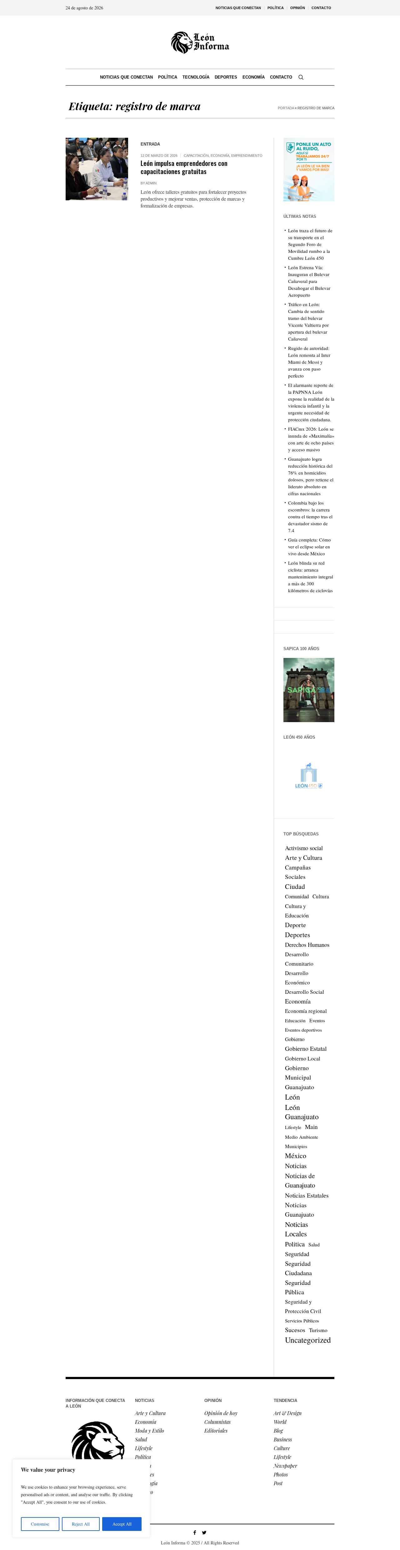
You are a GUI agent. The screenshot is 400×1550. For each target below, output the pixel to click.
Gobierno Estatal (306, 1048)
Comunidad (297, 896)
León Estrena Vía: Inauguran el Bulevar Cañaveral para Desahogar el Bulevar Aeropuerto (309, 281)
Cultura (320, 896)
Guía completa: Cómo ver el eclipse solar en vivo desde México (309, 546)
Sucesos (295, 1330)
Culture (282, 1448)
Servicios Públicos (302, 1320)
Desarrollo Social (304, 991)
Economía (220, 155)
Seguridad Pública (298, 1287)
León (292, 1096)
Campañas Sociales (298, 871)
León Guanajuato (302, 1111)
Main (311, 1127)
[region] (81, 1498)
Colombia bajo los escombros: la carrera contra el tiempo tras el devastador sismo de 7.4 (310, 516)
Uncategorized (308, 1339)
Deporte (295, 925)
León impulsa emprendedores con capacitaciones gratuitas (184, 167)
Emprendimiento (246, 155)
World (280, 1422)
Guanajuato (299, 1087)
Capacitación (196, 155)
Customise (40, 1524)
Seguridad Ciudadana (298, 1268)
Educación (295, 1020)
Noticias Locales (296, 1228)
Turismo (318, 1330)
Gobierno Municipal (298, 1072)
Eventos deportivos (303, 1030)
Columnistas (217, 1422)
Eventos (317, 1020)
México (295, 1155)
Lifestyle (293, 1127)
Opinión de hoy (221, 1413)
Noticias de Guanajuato (300, 1180)
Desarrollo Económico (297, 977)
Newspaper (285, 1465)
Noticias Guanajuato (299, 1210)
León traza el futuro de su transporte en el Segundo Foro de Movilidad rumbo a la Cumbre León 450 (310, 244)
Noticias (296, 1165)
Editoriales (216, 1430)
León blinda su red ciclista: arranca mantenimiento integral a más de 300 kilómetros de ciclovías (310, 576)
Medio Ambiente (301, 1137)
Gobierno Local (302, 1058)
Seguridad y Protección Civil (303, 1306)
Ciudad (295, 886)
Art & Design (288, 1413)
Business (283, 1439)
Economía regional (306, 1010)
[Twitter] (204, 1532)
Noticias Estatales (307, 1195)
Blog (278, 1430)
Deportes (297, 934)
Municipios (296, 1146)
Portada (286, 108)
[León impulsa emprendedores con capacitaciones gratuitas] (97, 169)
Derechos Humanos (307, 944)
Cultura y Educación (297, 910)
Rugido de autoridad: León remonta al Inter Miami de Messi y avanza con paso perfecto (309, 362)
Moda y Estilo (149, 1430)
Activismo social (304, 848)
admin (151, 183)
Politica (295, 1243)
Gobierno (294, 1039)
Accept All (122, 1524)
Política (143, 1457)
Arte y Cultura (303, 857)
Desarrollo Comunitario (299, 959)
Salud (314, 1244)
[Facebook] (194, 1532)
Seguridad (297, 1254)
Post (278, 1483)
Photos (281, 1474)
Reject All (81, 1524)
